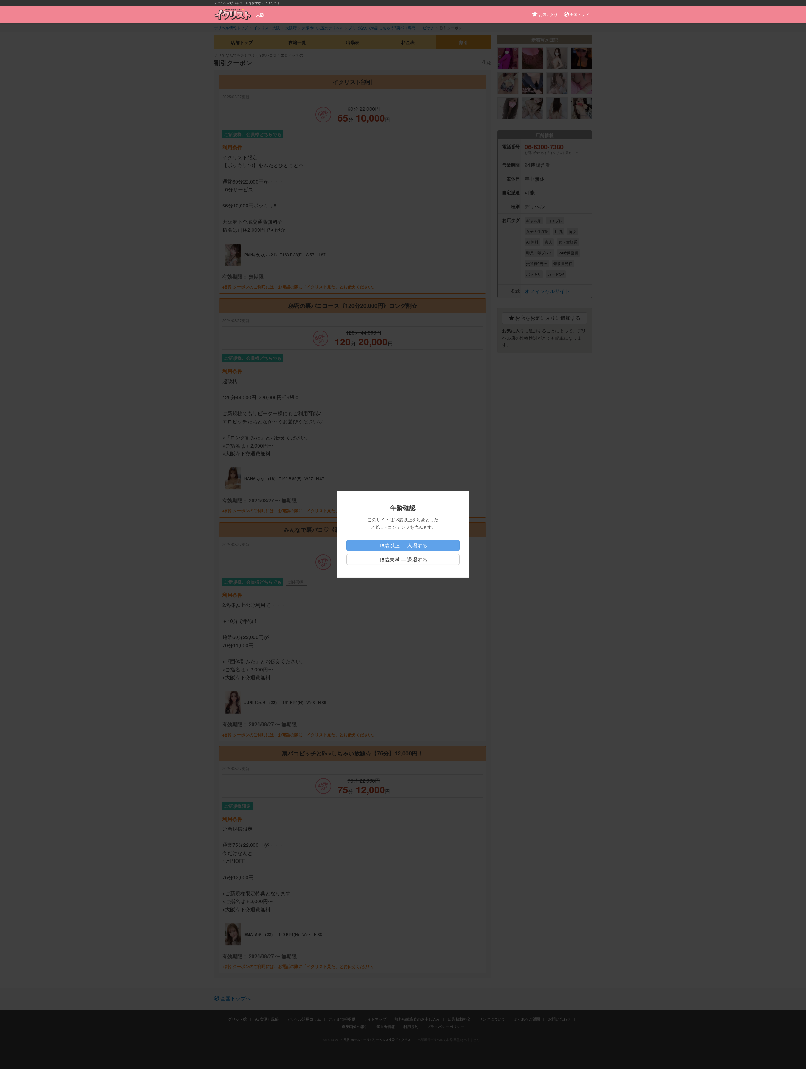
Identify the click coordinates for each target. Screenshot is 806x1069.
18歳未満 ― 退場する (403, 559)
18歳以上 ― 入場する (403, 545)
